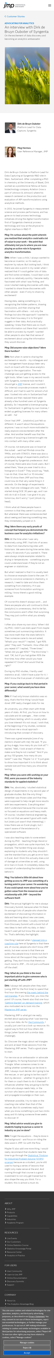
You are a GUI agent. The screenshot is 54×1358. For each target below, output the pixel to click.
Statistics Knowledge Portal (19, 1248)
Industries (11, 1219)
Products (11, 1212)
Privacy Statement (37, 1316)
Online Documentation (17, 1278)
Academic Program (15, 1222)
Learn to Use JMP (14, 1274)
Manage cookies (27, 1342)
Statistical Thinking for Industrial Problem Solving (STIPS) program (26, 1159)
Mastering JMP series (15, 1009)
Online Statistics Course (17, 1245)
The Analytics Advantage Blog (20, 1304)
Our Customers (14, 1242)
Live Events (12, 1238)
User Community (14, 1271)
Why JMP (11, 1209)
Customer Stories (16, 16)
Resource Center (14, 1252)
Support (10, 1285)
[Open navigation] (49, 5)
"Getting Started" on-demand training (23, 1002)
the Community (36, 1022)
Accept (27, 1352)
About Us (11, 1300)
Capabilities (12, 1216)
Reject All (27, 1347)
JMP (20, 384)
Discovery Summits (15, 1281)
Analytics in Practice (16, 1255)
